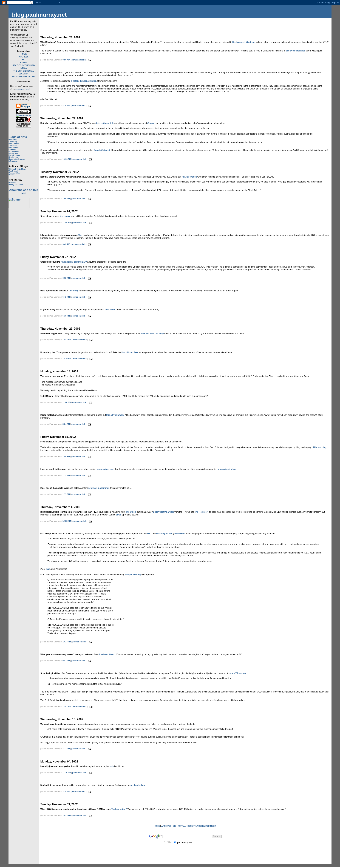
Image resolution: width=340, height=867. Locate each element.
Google (150, 123)
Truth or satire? (119, 809)
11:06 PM (67, 402)
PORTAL (24, 62)
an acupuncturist (22, 89)
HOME (24, 54)
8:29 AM (66, 106)
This (80, 235)
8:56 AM (66, 60)
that (48, 569)
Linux (118, 515)
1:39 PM (66, 475)
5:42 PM (66, 297)
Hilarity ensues (189, 177)
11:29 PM (67, 773)
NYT (149, 533)
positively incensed (295, 51)
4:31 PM (66, 749)
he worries (179, 533)
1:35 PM (66, 494)
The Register (201, 512)
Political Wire (14, 173)
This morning (319, 447)
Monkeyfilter (13, 151)
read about (110, 309)
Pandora (12, 183)
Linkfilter (12, 149)
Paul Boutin (13, 147)
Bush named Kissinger (243, 42)
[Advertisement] (22, 264)
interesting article (105, 123)
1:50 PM (66, 199)
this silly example (115, 415)
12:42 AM (67, 340)
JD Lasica (12, 145)
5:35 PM (66, 316)
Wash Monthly (14, 171)
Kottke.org (12, 142)
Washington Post (164, 533)
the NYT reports (238, 673)
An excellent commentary (74, 262)
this (112, 766)
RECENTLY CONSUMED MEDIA (202, 826)
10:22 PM (67, 521)
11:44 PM (67, 222)
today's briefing (133, 574)
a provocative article (163, 512)
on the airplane (138, 785)
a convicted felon (227, 469)
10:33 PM (67, 159)
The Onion (131, 512)
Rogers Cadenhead (16, 159)
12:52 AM (67, 706)
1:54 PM (66, 456)
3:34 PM (66, 424)
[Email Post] (89, 60)
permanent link (79, 60)
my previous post (105, 469)
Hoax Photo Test (129, 352)
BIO (23, 60)
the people (65, 216)
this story (73, 290)
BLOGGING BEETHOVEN (23, 77)
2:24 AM (66, 791)
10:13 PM (67, 642)
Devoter (11, 175)
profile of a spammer (98, 488)
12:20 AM (67, 359)
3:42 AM (66, 244)
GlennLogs (13, 153)
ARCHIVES (24, 57)
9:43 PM (66, 661)
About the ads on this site (23, 192)
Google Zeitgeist (102, 150)
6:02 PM (66, 278)
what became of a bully (152, 333)
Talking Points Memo (17, 169)
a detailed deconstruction (84, 81)
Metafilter (12, 140)
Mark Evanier (14, 155)
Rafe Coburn (13, 143)
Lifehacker (13, 161)
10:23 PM (67, 815)
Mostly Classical (15, 185)
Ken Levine (13, 157)
